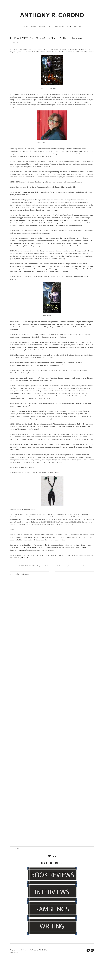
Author (64, 566)
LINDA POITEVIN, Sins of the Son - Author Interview (46, 38)
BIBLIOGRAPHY (44, 26)
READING (32, 566)
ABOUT (33, 26)
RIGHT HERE (25, 558)
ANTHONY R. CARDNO (52, 15)
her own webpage (30, 547)
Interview (71, 566)
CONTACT (77, 26)
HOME (25, 26)
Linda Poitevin (46, 566)
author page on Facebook (73, 545)
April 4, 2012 (15, 42)
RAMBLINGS (23, 566)
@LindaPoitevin (47, 545)
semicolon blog (80, 566)
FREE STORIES (58, 26)
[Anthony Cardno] (49, 855)
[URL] (54, 855)
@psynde (72, 537)
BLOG (69, 26)
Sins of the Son (57, 566)
